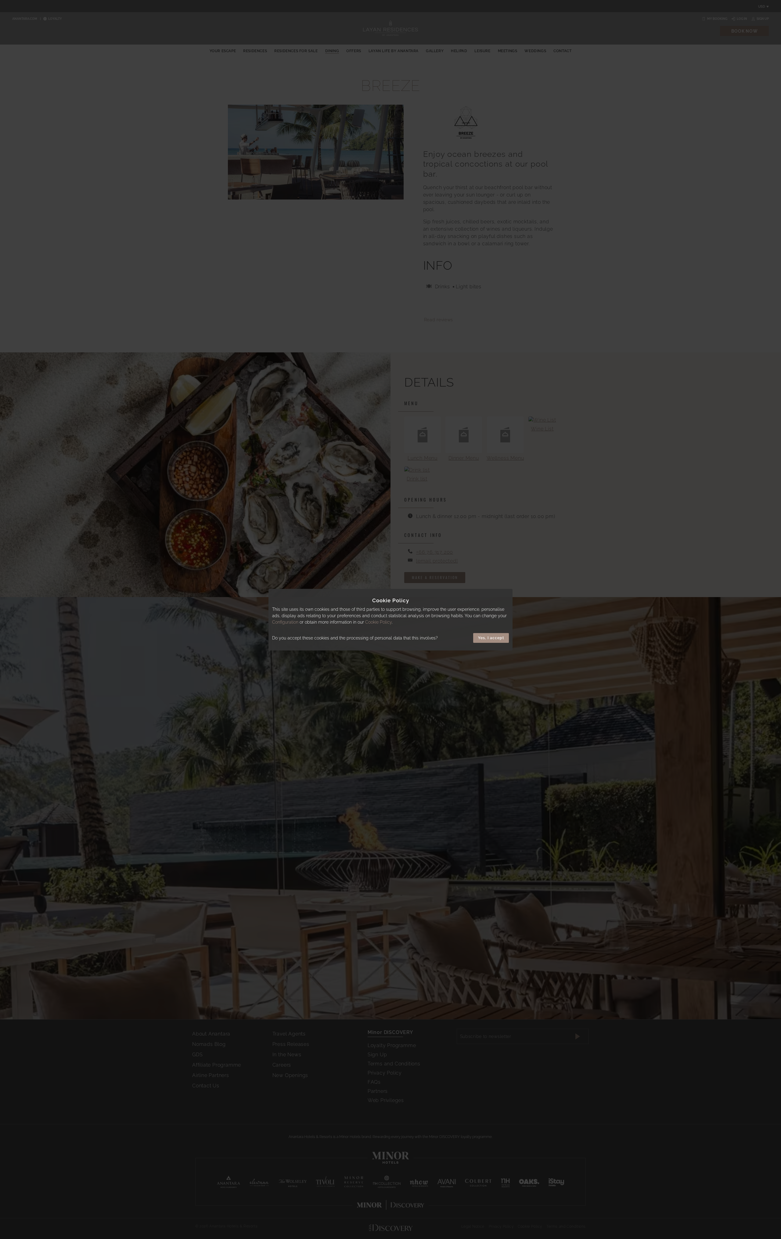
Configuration (285, 621)
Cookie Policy (378, 621)
